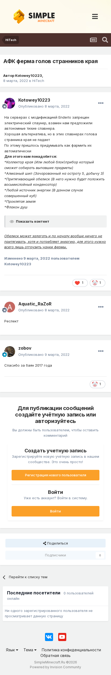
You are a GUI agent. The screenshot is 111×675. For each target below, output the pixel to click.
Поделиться (57, 543)
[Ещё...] (101, 103)
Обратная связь (55, 655)
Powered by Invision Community (55, 667)
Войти (55, 511)
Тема (28, 650)
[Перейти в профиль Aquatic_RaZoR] (9, 307)
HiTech (38, 80)
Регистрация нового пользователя (55, 475)
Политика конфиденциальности (71, 650)
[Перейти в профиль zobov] (9, 351)
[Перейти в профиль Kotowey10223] (9, 103)
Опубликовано (44, 106)
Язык (11, 650)
